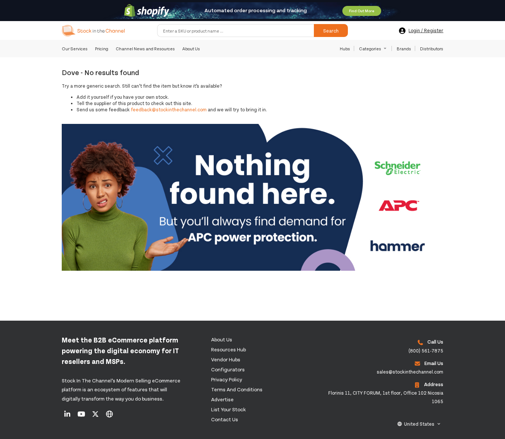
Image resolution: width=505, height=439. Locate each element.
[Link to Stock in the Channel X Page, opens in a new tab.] (96, 416)
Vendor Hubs (225, 359)
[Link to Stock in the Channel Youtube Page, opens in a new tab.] (82, 416)
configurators (228, 369)
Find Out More (361, 11)
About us (221, 339)
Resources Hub (228, 349)
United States (419, 424)
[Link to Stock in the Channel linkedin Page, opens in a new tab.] (68, 416)
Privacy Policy (226, 379)
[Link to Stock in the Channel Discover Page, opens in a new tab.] (109, 416)
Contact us (224, 419)
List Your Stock (228, 409)
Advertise (222, 399)
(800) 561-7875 (426, 351)
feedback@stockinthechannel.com (169, 109)
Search (331, 31)
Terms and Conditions (236, 389)
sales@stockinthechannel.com (410, 372)
